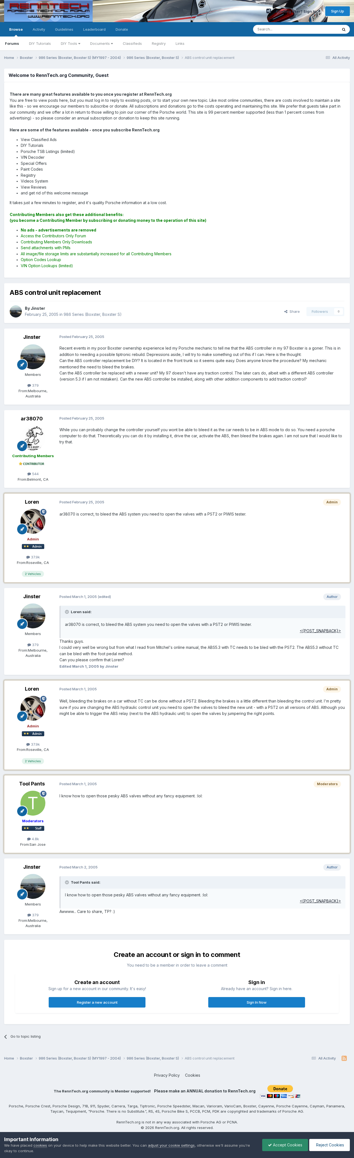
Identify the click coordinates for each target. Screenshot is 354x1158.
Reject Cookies (329, 1145)
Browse (16, 29)
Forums (12, 43)
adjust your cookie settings (171, 1145)
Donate (122, 29)
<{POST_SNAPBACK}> (320, 630)
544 (35, 474)
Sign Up (337, 11)
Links (180, 43)
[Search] (344, 29)
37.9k (35, 557)
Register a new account (97, 1002)
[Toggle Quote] (67, 612)
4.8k (35, 839)
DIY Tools (69, 43)
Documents (100, 43)
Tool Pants (32, 784)
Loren (32, 502)
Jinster (32, 337)
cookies (40, 1145)
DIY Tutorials (40, 43)
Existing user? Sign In (297, 11)
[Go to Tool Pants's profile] (32, 803)
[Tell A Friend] (268, 11)
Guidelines (64, 29)
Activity (39, 29)
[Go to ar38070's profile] (32, 438)
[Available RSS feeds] (344, 1058)
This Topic (321, 29)
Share (293, 311)
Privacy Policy (167, 1075)
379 (35, 385)
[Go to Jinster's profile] (16, 311)
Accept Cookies (287, 1145)
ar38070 (32, 418)
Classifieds (132, 43)
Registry (159, 43)
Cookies (192, 1075)
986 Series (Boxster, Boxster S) (93, 314)
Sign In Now (257, 1002)
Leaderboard (94, 29)
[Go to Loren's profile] (32, 521)
